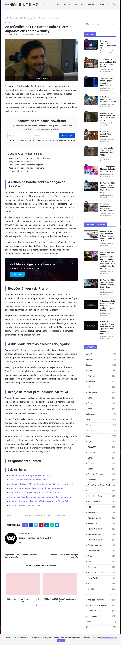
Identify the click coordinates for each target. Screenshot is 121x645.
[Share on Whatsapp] (52, 525)
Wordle (102, 589)
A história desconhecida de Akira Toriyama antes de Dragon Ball (38, 501)
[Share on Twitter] (36, 525)
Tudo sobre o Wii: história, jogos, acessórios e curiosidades (107, 81)
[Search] (108, 4)
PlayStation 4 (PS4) (102, 534)
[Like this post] (25, 525)
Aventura (102, 452)
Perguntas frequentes (18, 171)
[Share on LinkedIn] (46, 525)
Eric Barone (28, 515)
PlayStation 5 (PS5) (102, 540)
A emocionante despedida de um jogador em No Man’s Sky (36, 488)
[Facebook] (100, 4)
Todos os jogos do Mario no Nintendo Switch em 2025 (107, 169)
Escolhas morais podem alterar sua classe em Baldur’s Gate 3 (107, 116)
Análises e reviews (102, 600)
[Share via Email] (57, 525)
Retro (102, 556)
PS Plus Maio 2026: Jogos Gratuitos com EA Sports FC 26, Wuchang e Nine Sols (107, 187)
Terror (102, 583)
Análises (101, 359)
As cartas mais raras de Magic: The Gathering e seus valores (108, 63)
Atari (102, 370)
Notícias (67, 5)
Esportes (102, 469)
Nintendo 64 (102, 512)
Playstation (102, 392)
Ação (102, 441)
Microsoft (102, 376)
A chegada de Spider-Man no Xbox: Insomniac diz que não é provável (41, 484)
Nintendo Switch (102, 518)
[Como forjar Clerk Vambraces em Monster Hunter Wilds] (91, 151)
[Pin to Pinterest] (41, 525)
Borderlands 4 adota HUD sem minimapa (106, 134)
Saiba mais (17, 274)
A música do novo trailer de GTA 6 (25, 505)
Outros (101, 622)
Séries (101, 627)
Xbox (102, 409)
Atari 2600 (102, 447)
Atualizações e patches (102, 605)
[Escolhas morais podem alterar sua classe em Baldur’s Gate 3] (91, 117)
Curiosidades (101, 414)
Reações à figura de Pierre (20, 161)
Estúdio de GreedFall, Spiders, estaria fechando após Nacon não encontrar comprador (107, 327)
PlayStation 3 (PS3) (102, 529)
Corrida (102, 463)
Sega (102, 398)
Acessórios (101, 354)
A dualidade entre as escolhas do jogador (27, 165)
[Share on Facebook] (31, 525)
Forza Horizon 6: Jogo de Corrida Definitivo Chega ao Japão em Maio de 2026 (107, 235)
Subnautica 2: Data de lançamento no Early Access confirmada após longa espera (107, 305)
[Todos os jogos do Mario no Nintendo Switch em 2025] (91, 170)
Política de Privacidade (47, 140)
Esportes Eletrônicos (102, 474)
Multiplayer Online (102, 496)
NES (102, 507)
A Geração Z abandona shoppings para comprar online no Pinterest (40, 497)
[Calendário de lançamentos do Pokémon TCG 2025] (91, 100)
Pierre (49, 515)
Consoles (45, 5)
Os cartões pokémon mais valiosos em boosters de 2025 (107, 207)
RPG (102, 561)
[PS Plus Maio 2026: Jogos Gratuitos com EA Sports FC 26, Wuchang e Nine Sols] (60, 584)
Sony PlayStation (102, 578)
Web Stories (80, 5)
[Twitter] (103, 4)
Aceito (61, 641)
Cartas (102, 458)
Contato (91, 5)
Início (7, 18)
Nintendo (102, 381)
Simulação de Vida (102, 572)
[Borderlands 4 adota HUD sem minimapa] (91, 135)
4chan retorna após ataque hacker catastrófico (31, 475)
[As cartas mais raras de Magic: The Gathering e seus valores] (91, 63)
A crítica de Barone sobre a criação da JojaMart (29, 158)
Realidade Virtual (102, 551)
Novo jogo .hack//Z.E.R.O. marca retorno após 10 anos (108, 44)
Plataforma (102, 523)
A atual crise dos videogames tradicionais (28, 479)
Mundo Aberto (102, 501)
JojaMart (39, 515)
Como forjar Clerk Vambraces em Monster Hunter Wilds (107, 151)
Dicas (101, 420)
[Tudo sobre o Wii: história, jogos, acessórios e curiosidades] (91, 82)
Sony (102, 403)
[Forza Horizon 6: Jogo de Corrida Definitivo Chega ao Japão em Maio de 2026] (91, 235)
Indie (102, 490)
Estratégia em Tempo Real (102, 485)
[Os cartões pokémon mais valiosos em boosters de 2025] (91, 207)
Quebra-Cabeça (102, 545)
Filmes (101, 425)
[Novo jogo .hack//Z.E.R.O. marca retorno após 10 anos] (91, 45)
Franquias (101, 430)
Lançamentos (102, 616)
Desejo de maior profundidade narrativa (26, 168)
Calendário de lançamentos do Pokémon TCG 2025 (108, 99)
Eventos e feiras (102, 611)
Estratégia (102, 480)
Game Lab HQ (13, 35)
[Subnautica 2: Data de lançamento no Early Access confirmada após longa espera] (91, 304)
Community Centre (13, 515)
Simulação (102, 567)
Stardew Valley (61, 515)
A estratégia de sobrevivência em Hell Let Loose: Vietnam (36, 492)
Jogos (56, 5)
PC (102, 387)
